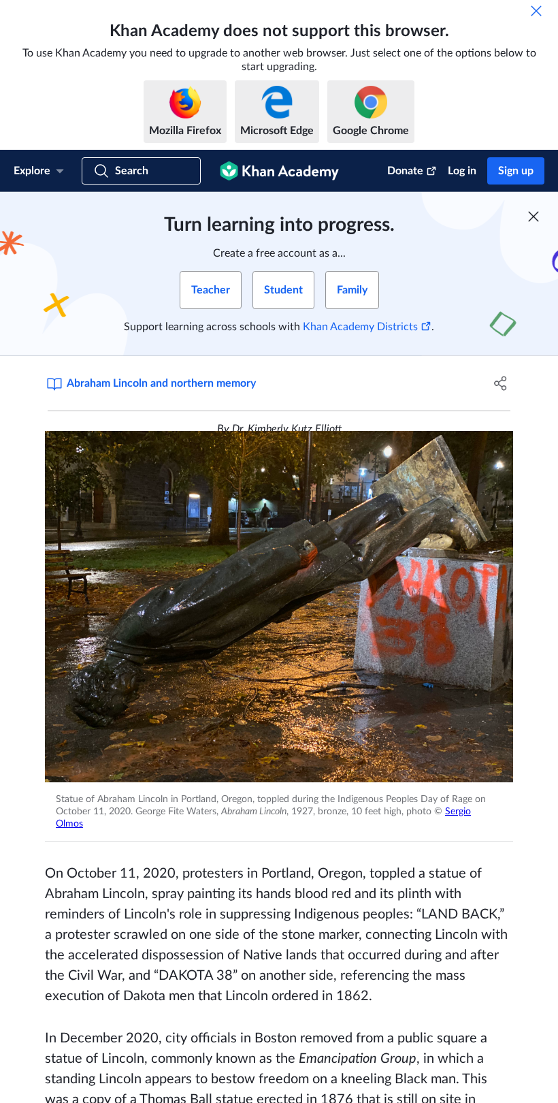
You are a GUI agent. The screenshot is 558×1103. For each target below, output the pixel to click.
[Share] (500, 383)
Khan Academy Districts (360, 326)
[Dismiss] (536, 11)
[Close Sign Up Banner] (533, 216)
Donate (405, 170)
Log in (462, 170)
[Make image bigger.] (279, 606)
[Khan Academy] (279, 170)
